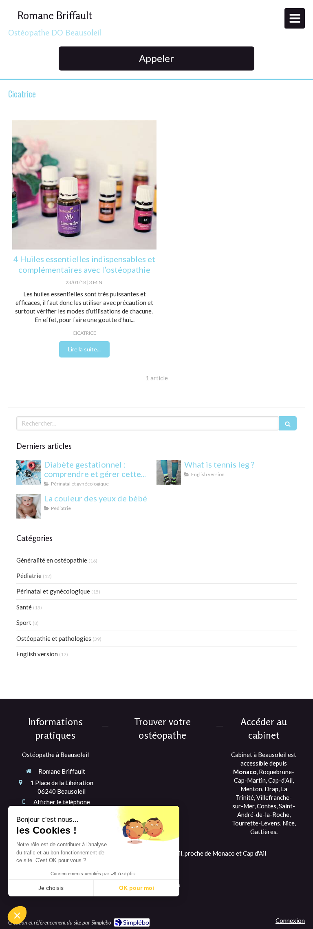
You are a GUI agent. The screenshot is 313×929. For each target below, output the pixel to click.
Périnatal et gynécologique (53, 591)
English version (37, 654)
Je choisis (51, 888)
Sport (23, 622)
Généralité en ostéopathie (51, 560)
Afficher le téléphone (61, 801)
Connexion (290, 920)
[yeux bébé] (28, 506)
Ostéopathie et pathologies (53, 638)
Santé (24, 607)
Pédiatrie (29, 575)
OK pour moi (136, 888)
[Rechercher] (288, 423)
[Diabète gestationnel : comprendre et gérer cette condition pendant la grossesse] (28, 472)
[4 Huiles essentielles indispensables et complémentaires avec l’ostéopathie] (84, 185)
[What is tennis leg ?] (168, 472)
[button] (17, 915)
